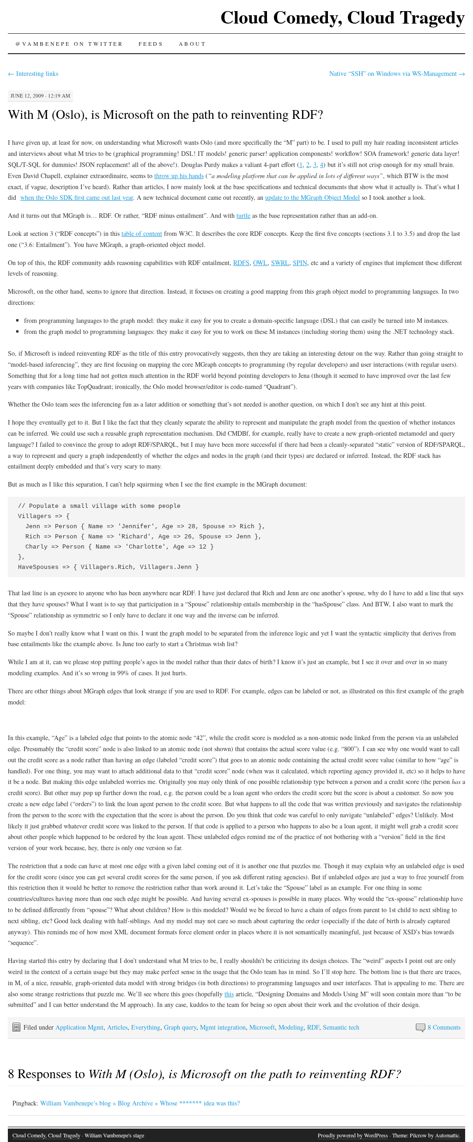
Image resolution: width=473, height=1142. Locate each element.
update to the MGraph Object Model (312, 197)
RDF (313, 1027)
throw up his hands (179, 175)
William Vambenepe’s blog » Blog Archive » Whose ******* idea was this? (140, 1103)
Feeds (151, 43)
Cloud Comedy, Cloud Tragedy (342, 16)
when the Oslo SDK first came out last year (76, 197)
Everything (145, 1027)
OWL (260, 262)
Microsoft (262, 1027)
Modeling (291, 1027)
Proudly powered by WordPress (353, 1135)
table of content (141, 233)
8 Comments (444, 1027)
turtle (243, 215)
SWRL (280, 262)
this (229, 993)
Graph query (180, 1027)
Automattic (447, 1135)
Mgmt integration (223, 1027)
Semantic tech (341, 1027)
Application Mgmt (79, 1027)
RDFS (241, 262)
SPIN (300, 262)
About (192, 43)
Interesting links (33, 73)
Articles (117, 1027)
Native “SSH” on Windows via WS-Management (397, 73)
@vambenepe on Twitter (69, 43)
